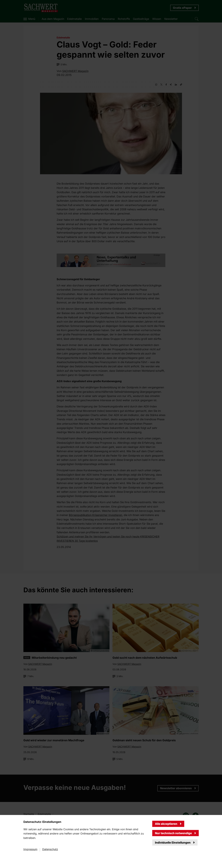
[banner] (111, 427)
